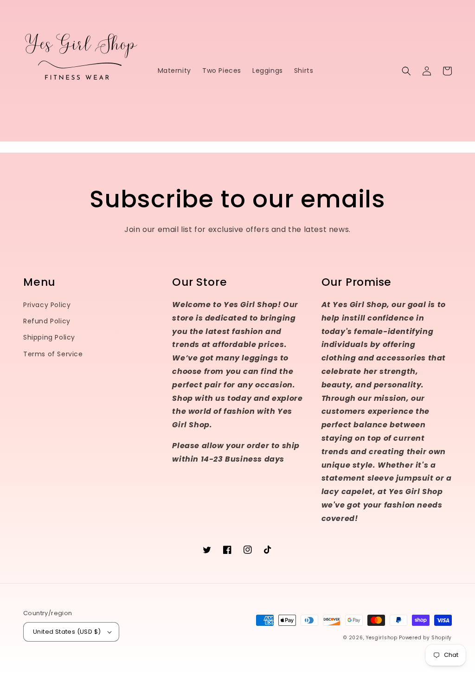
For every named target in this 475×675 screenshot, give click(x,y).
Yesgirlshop (382, 637)
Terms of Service (53, 354)
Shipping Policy (49, 337)
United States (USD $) (67, 631)
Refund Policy (47, 321)
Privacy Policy (47, 304)
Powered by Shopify (425, 637)
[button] (406, 71)
